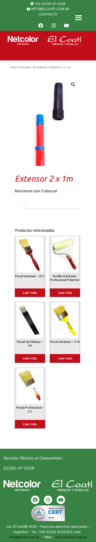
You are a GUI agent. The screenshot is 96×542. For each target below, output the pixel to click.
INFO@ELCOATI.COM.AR (50, 9)
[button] (73, 84)
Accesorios (40, 67)
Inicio (13, 67)
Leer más (30, 293)
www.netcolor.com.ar (70, 537)
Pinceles (25, 67)
